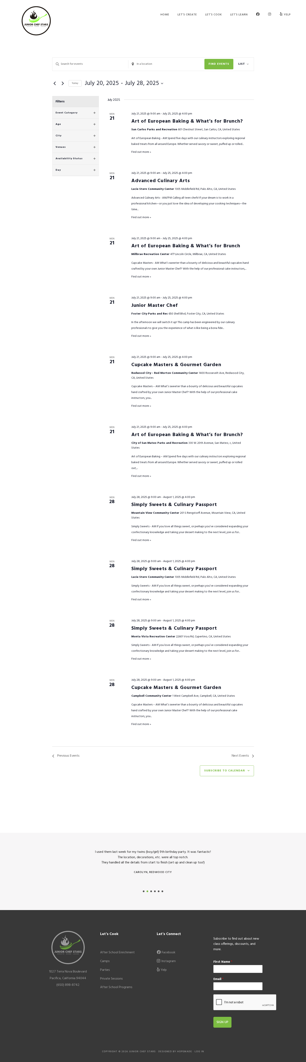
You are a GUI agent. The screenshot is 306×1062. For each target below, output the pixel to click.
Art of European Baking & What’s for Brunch (185, 246)
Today (75, 83)
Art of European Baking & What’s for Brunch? (187, 121)
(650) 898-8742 (68, 985)
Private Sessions (111, 978)
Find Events (219, 64)
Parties (105, 970)
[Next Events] (62, 83)
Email (218, 979)
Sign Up (222, 1022)
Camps (105, 961)
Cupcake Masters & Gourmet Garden (176, 365)
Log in (199, 1052)
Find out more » (141, 152)
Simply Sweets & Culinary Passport (174, 505)
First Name (222, 962)
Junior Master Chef (154, 306)
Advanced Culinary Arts (160, 181)
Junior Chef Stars (36, 20)
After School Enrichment (117, 952)
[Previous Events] (54, 83)
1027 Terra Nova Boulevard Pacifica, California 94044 (68, 975)
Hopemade (184, 1052)
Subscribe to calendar (224, 770)
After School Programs (116, 987)
